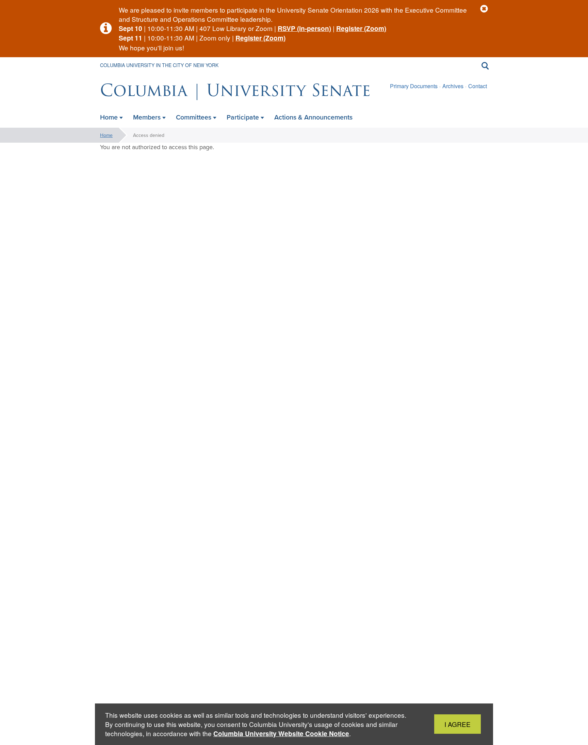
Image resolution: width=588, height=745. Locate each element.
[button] (484, 9)
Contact (477, 86)
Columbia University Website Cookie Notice (281, 733)
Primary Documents (414, 86)
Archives (452, 86)
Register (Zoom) (361, 28)
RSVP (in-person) (304, 28)
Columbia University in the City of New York (159, 65)
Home (106, 135)
